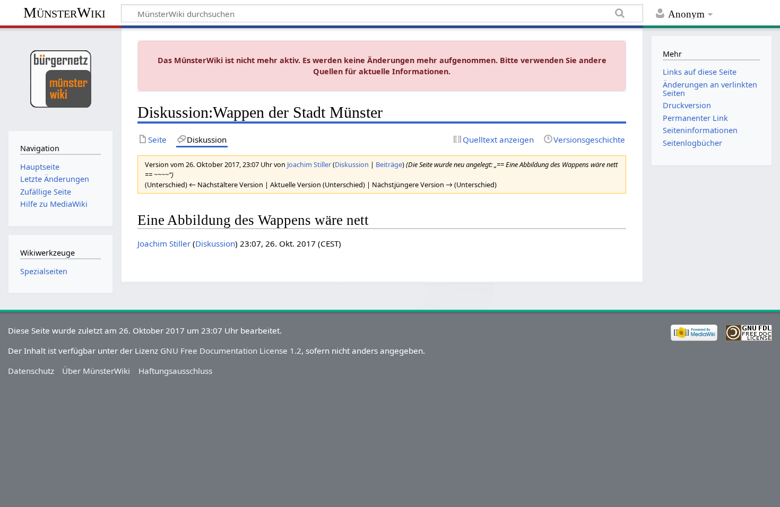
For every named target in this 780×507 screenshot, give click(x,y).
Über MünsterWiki (96, 370)
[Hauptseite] (60, 78)
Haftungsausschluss (175, 370)
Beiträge (389, 164)
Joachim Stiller (163, 243)
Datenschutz (31, 370)
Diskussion (352, 164)
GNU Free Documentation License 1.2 (230, 350)
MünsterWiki (64, 12)
